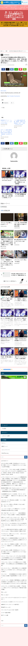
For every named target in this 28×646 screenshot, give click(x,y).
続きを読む (3, 90)
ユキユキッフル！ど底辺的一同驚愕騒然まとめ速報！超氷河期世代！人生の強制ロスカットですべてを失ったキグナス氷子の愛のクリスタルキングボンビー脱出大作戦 (13, 582)
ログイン (4, 443)
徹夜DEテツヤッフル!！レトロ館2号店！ (10, 604)
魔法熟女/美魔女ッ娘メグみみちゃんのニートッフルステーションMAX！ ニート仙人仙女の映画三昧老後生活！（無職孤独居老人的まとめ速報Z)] (14, 490)
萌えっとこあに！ (5, 594)
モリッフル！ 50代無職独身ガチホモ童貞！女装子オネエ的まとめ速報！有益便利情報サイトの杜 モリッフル (14, 576)
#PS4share (7, 54)
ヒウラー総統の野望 (5, 612)
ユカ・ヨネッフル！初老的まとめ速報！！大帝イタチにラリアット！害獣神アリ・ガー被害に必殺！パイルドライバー (13, 546)
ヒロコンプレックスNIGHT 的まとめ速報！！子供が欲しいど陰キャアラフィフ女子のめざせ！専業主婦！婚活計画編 (13, 588)
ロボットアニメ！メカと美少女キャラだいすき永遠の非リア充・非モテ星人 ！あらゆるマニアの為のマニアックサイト (14, 525)
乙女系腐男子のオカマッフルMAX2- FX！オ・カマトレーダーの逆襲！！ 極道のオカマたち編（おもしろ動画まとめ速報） (13, 496)
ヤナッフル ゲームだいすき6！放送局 (9, 609)
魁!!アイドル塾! (4, 615)
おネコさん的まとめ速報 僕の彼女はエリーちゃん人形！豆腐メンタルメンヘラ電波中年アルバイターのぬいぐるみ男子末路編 (13, 465)
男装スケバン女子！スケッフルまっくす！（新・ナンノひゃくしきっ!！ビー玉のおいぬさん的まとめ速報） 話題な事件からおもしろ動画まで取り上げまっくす (14, 519)
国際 (2, 54)
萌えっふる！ (4, 592)
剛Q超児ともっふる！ (6, 607)
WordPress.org (5, 453)
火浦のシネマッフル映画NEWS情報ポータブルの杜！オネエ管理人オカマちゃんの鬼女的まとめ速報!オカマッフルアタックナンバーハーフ (14, 540)
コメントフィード (6, 449)
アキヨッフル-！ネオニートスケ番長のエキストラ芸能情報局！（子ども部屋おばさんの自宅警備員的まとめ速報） (13, 564)
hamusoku (14, 161)
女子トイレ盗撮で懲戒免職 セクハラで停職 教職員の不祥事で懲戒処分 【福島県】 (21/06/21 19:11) (7, 132)
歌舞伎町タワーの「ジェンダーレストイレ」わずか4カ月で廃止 (6, 122)
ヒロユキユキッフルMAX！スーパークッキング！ (12, 601)
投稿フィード (5, 446)
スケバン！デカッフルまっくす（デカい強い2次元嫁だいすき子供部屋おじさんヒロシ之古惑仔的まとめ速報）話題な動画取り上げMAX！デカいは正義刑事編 (13, 558)
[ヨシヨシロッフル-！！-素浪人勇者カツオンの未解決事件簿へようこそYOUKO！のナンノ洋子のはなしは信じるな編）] (13, 570)
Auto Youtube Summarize (13, 96)
